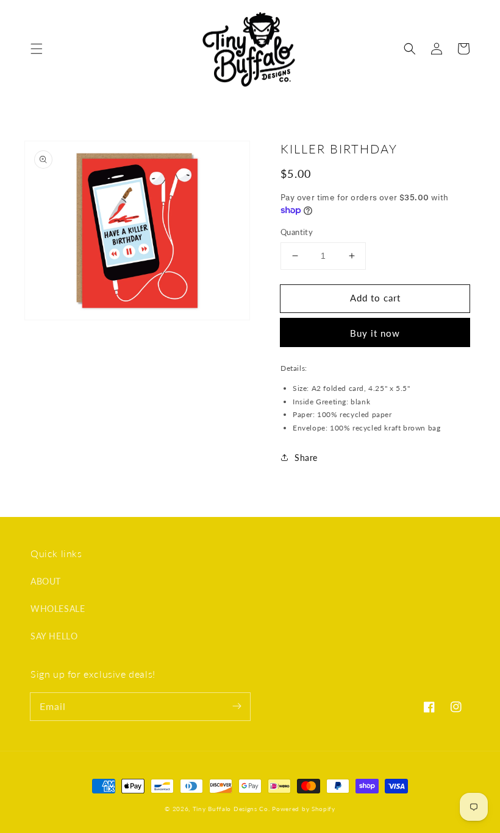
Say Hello (53, 636)
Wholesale (57, 608)
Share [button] (306, 457)
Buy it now (375, 333)
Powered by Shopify (303, 808)
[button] (36, 48)
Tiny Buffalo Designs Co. (233, 808)
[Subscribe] (236, 706)
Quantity (296, 232)
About (45, 581)
